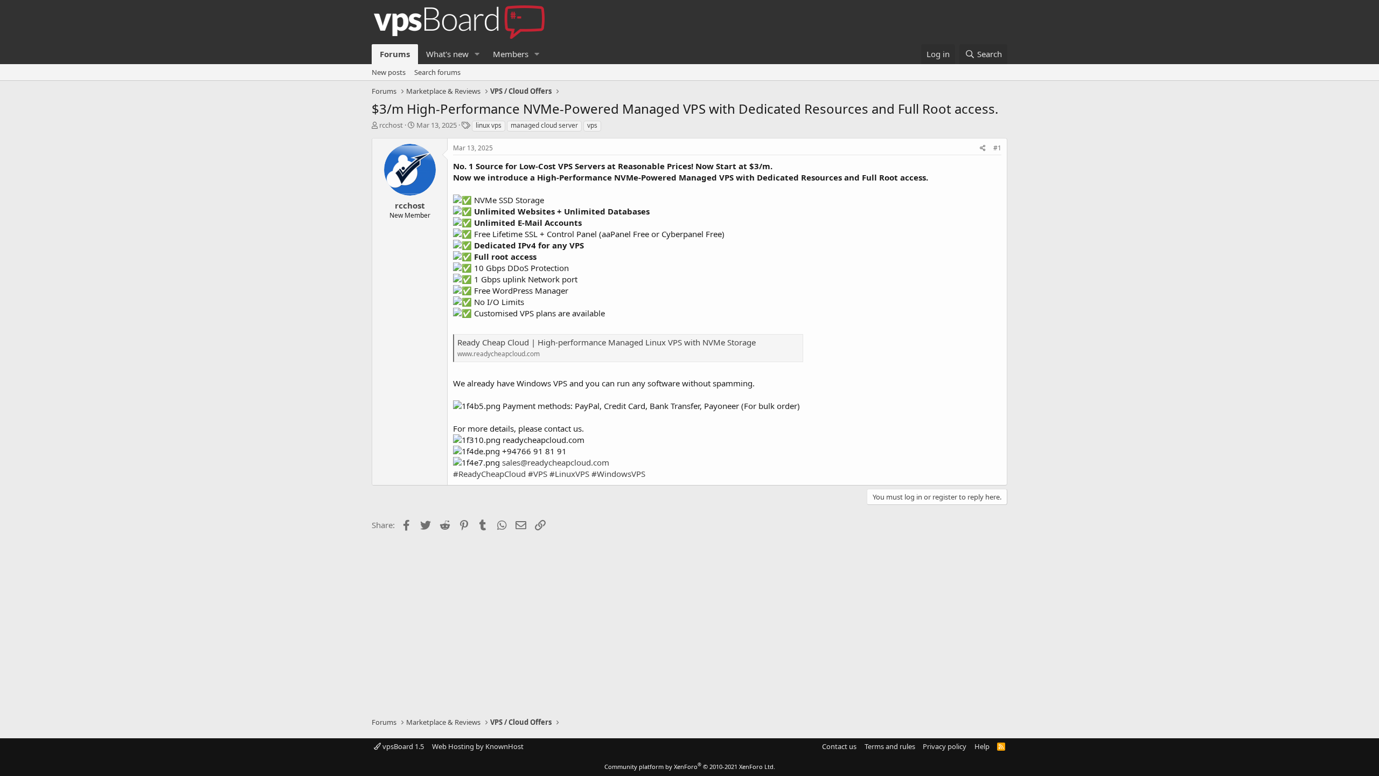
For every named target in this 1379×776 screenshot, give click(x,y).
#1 (997, 148)
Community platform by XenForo (689, 767)
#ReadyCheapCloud (489, 473)
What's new (447, 53)
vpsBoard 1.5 (402, 746)
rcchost (391, 125)
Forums (395, 53)
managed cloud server (544, 125)
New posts (389, 72)
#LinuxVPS (569, 473)
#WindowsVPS (618, 473)
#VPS (537, 473)
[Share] (983, 148)
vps (592, 125)
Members (510, 53)
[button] (477, 54)
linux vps (489, 125)
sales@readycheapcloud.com (555, 462)
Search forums (437, 72)
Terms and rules (890, 746)
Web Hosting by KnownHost (478, 746)
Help (982, 746)
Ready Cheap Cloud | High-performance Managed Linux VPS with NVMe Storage (606, 342)
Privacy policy (944, 746)
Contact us (839, 746)
